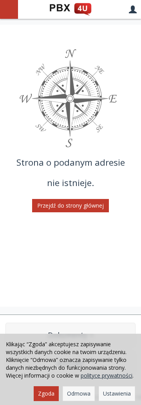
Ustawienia (117, 393)
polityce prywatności (106, 375)
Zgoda (46, 393)
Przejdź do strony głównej (70, 205)
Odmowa (78, 393)
